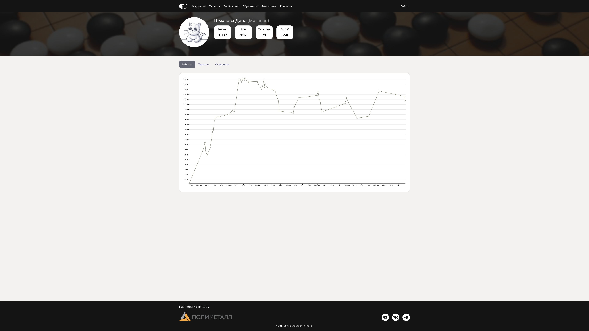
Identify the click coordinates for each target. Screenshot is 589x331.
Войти (404, 6)
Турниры (214, 6)
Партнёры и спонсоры (194, 306)
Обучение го (250, 6)
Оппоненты (222, 64)
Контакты (286, 6)
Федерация (199, 6)
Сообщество (231, 6)
